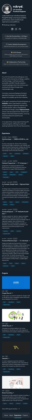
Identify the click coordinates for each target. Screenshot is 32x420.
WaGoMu (5, 103)
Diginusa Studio (24, 109)
